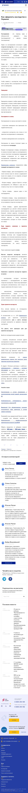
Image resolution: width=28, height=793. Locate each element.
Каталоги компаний (5, 770)
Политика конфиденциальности (6, 753)
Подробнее (23, 732)
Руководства (4, 768)
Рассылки (3, 784)
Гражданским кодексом (8, 165)
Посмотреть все (8, 562)
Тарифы (14, 720)
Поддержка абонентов (6, 779)
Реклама (3, 759)
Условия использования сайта (6, 757)
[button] (2, 2)
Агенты (3, 748)
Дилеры (3, 750)
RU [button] (18, 1)
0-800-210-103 (20, 702)
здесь (2, 383)
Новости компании (5, 766)
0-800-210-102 (20, 707)
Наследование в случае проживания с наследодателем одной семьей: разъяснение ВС (14, 394)
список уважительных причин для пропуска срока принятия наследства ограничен (14, 359)
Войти (20, 463)
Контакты (3, 786)
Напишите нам (4, 781)
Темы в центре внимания (7, 773)
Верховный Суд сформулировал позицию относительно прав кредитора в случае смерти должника (14, 409)
